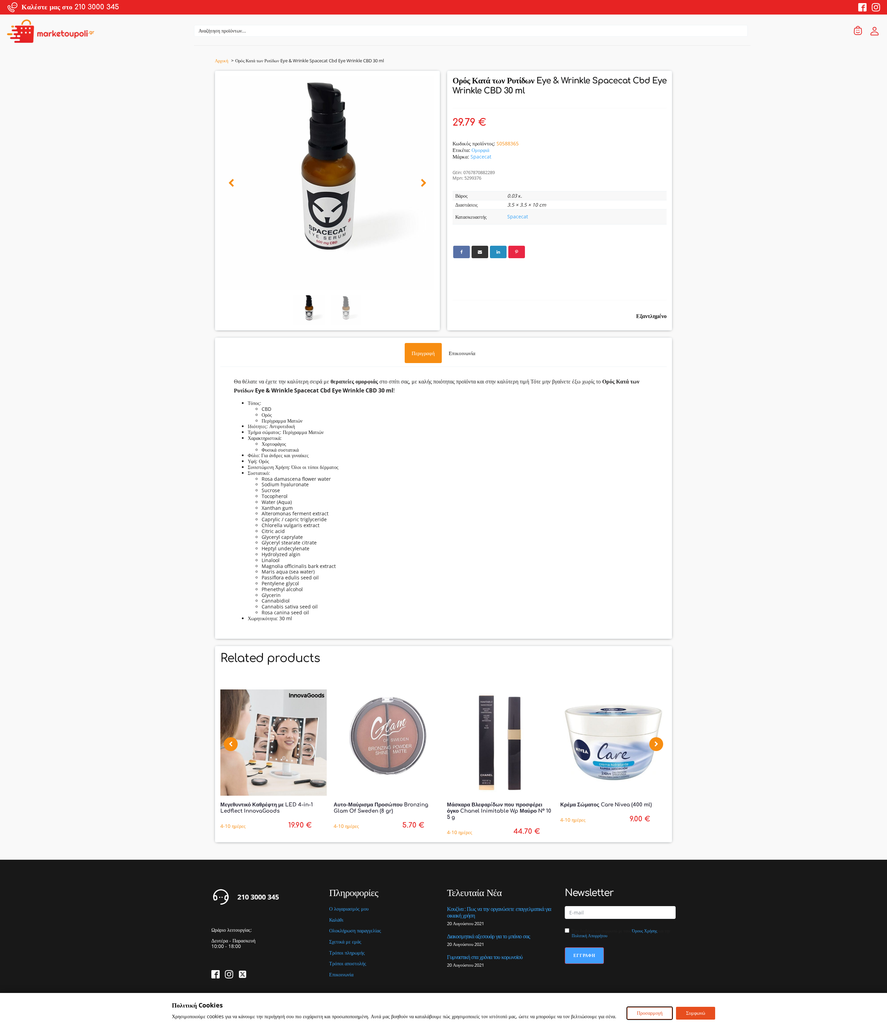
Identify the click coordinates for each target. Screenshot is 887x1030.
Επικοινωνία (341, 975)
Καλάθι (336, 920)
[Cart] (858, 31)
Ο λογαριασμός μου (349, 909)
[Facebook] (461, 252)
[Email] (480, 252)
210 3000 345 (258, 897)
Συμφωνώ (695, 1013)
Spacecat (481, 156)
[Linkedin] (498, 252)
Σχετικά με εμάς (345, 942)
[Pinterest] (516, 252)
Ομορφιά (480, 150)
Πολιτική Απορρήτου (589, 936)
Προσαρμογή (649, 1013)
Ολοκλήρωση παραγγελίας (355, 931)
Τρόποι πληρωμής (347, 953)
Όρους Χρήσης (644, 931)
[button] (231, 183)
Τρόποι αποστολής (347, 964)
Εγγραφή (584, 955)
